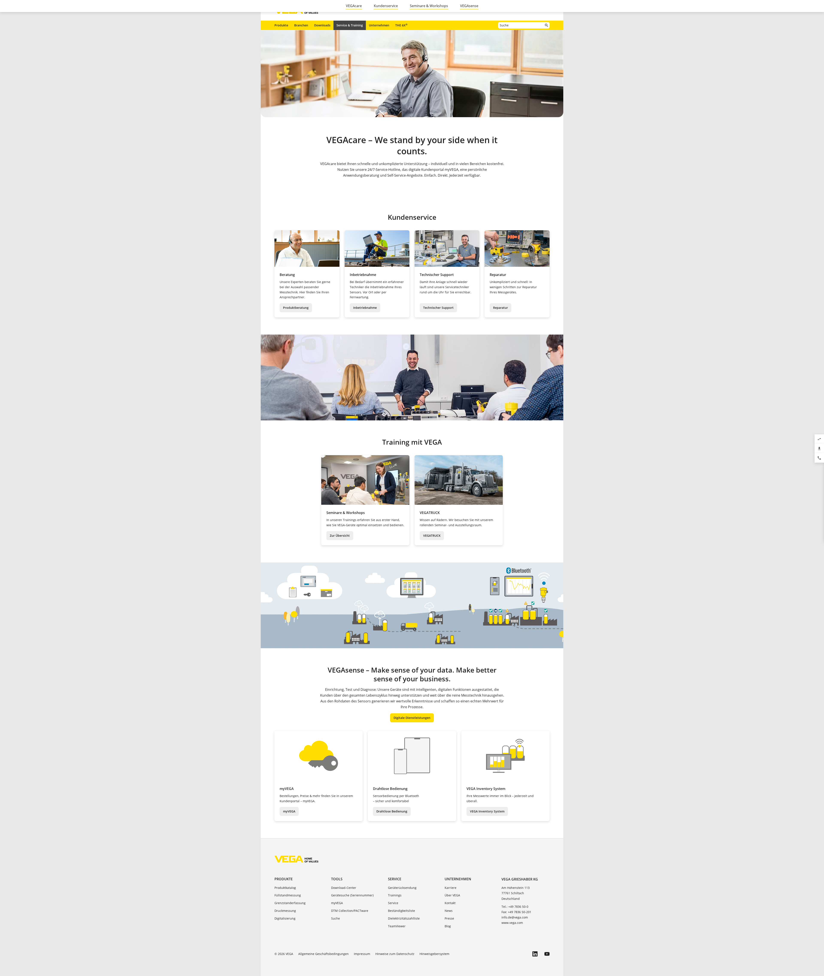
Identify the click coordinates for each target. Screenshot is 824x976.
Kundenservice (386, 5)
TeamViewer (397, 926)
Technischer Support (438, 308)
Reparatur (500, 308)
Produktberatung (296, 308)
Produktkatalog (285, 888)
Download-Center (343, 888)
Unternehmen (379, 25)
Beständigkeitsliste (401, 911)
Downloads (322, 25)
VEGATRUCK (432, 535)
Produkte (281, 25)
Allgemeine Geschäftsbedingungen (323, 954)
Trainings (394, 895)
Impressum (362, 954)
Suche (335, 918)
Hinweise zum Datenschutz (394, 954)
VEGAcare (354, 5)
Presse (449, 918)
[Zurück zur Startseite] (296, 859)
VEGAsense (469, 5)
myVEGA (289, 811)
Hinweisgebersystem (434, 954)
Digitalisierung (284, 918)
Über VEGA (452, 895)
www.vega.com (512, 923)
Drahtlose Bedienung (391, 811)
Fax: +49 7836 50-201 (516, 912)
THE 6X (401, 25)
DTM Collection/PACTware (349, 911)
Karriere (450, 888)
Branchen (301, 25)
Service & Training (349, 25)
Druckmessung (285, 911)
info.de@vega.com (514, 917)
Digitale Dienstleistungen (412, 718)
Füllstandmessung (287, 895)
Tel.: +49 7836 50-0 (514, 907)
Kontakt (450, 903)
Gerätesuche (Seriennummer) (352, 895)
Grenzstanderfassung (290, 903)
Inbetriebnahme (365, 308)
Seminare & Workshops (429, 5)
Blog (448, 926)
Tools (336, 879)
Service (394, 879)
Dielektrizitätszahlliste (404, 918)
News (449, 911)
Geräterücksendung (402, 888)
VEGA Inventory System (487, 811)
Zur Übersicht (340, 535)
